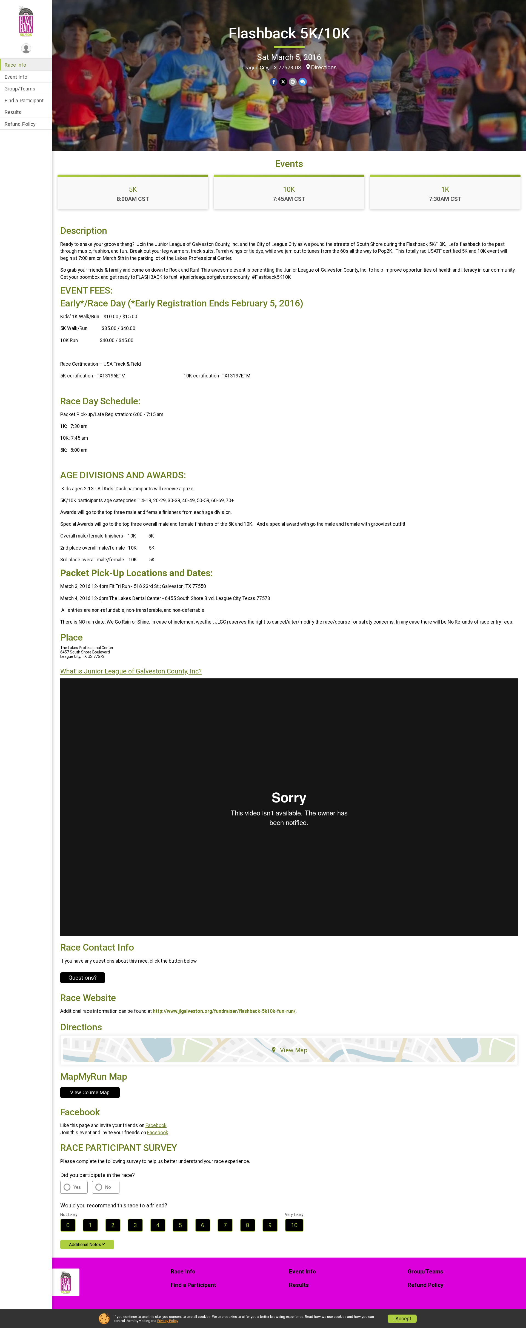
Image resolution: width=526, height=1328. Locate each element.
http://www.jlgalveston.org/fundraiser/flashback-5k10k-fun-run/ (224, 1011)
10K (289, 189)
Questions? (82, 977)
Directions (324, 67)
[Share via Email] (293, 82)
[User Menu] (26, 48)
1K (445, 189)
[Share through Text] (302, 82)
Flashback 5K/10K (289, 33)
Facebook (156, 1125)
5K (133, 189)
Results (12, 112)
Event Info (15, 76)
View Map (293, 1050)
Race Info (15, 65)
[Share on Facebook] (274, 82)
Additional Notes (85, 1244)
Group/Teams (19, 88)
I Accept (402, 1318)
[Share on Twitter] (283, 82)
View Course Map (90, 1092)
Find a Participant (24, 100)
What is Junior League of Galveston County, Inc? (131, 671)
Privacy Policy (167, 1321)
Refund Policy (20, 124)
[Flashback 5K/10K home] (26, 21)
